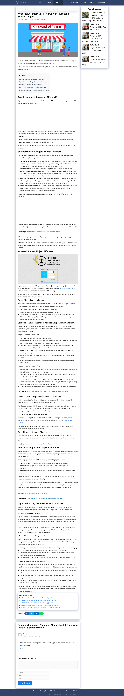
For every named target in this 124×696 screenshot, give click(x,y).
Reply (21, 648)
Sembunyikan (33, 76)
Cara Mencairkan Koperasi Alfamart (36, 493)
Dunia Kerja (75, 2)
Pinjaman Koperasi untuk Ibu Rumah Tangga (39, 444)
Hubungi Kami (54, 691)
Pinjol (50, 2)
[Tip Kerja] (22, 2)
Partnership (101, 2)
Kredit (57, 2)
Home (19, 10)
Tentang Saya (44, 691)
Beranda (35, 691)
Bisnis (91, 2)
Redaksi (62, 691)
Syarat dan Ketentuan (72, 691)
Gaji (66, 2)
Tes (85, 2)
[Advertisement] (48, 117)
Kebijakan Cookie (86, 691)
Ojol (40, 2)
